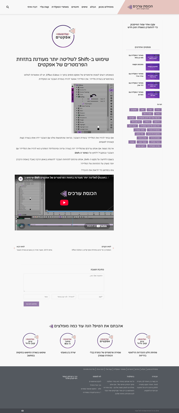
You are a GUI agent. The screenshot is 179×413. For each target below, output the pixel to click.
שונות (132, 142)
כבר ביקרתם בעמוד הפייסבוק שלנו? (69, 377)
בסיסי (158, 114)
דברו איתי (32, 7)
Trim (158, 110)
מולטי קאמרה (139, 130)
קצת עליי (44, 7)
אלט (142, 110)
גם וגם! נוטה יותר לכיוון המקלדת (149, 118)
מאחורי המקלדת (60, 7)
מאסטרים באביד (154, 130)
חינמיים (75, 7)
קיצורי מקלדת (155, 142)
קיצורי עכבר (142, 142)
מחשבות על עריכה (154, 134)
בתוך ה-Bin (147, 114)
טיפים (84, 7)
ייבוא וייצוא (132, 126)
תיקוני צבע (141, 146)
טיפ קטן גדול (136, 122)
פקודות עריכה (155, 138)
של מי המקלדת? (154, 146)
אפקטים (133, 110)
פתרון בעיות (142, 138)
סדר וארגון (140, 134)
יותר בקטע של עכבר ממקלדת (150, 126)
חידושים (157, 122)
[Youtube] (22, 411)
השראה (131, 118)
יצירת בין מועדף (68, 352)
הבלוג (93, 7)
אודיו (150, 110)
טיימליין (147, 122)
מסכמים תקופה (137, 64)
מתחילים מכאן (106, 7)
